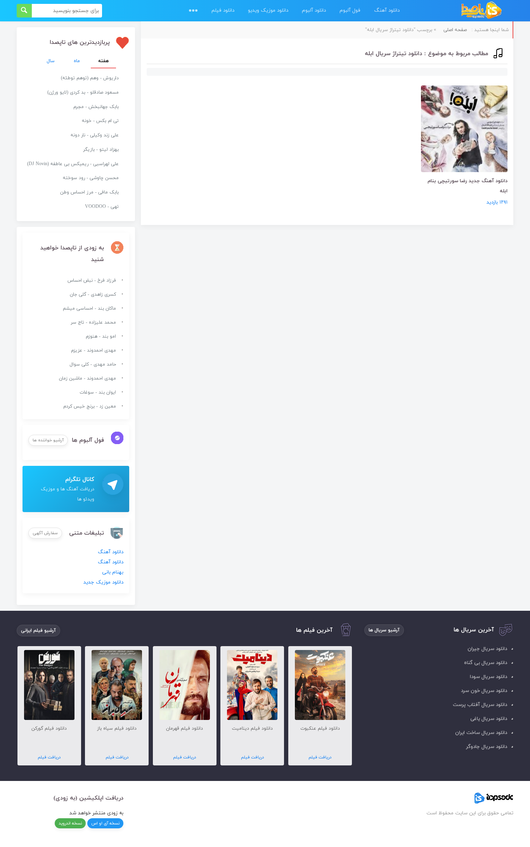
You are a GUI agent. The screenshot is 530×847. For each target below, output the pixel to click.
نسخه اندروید (70, 823)
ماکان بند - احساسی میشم (89, 308)
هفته (103, 61)
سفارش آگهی (45, 533)
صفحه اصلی (455, 30)
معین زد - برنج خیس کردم (89, 406)
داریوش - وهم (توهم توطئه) (90, 78)
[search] (24, 10)
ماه (77, 61)
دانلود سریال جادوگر (486, 746)
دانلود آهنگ (387, 10)
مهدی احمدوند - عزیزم (93, 350)
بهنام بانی (112, 572)
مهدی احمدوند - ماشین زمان (87, 378)
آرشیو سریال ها (384, 630)
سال (51, 61)
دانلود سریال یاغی (488, 718)
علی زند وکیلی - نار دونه (95, 135)
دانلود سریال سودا (488, 676)
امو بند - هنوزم (101, 336)
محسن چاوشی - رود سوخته (91, 178)
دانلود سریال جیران (487, 648)
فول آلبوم (349, 10)
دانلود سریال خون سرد (484, 690)
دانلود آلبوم (314, 10)
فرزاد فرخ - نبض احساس (92, 280)
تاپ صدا (481, 10)
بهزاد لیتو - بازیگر (101, 149)
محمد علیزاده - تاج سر (93, 322)
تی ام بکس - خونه (100, 121)
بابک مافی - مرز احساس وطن (89, 192)
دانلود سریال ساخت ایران (481, 732)
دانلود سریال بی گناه (485, 662)
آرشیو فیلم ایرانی (38, 630)
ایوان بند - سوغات (98, 392)
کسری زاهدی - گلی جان (93, 294)
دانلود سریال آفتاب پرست (480, 704)
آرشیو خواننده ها (48, 440)
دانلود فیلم (222, 10)
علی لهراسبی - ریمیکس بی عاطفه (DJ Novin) (73, 164)
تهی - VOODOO (102, 207)
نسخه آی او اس (105, 823)
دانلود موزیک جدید (103, 582)
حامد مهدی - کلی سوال (92, 364)
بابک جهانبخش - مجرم (96, 107)
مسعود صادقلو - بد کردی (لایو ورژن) (83, 92)
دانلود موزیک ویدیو (268, 10)
